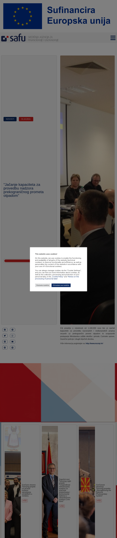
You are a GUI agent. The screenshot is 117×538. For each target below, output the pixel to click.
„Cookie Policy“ (58, 277)
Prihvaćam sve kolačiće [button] (61, 285)
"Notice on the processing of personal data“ (57, 278)
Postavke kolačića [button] (42, 285)
